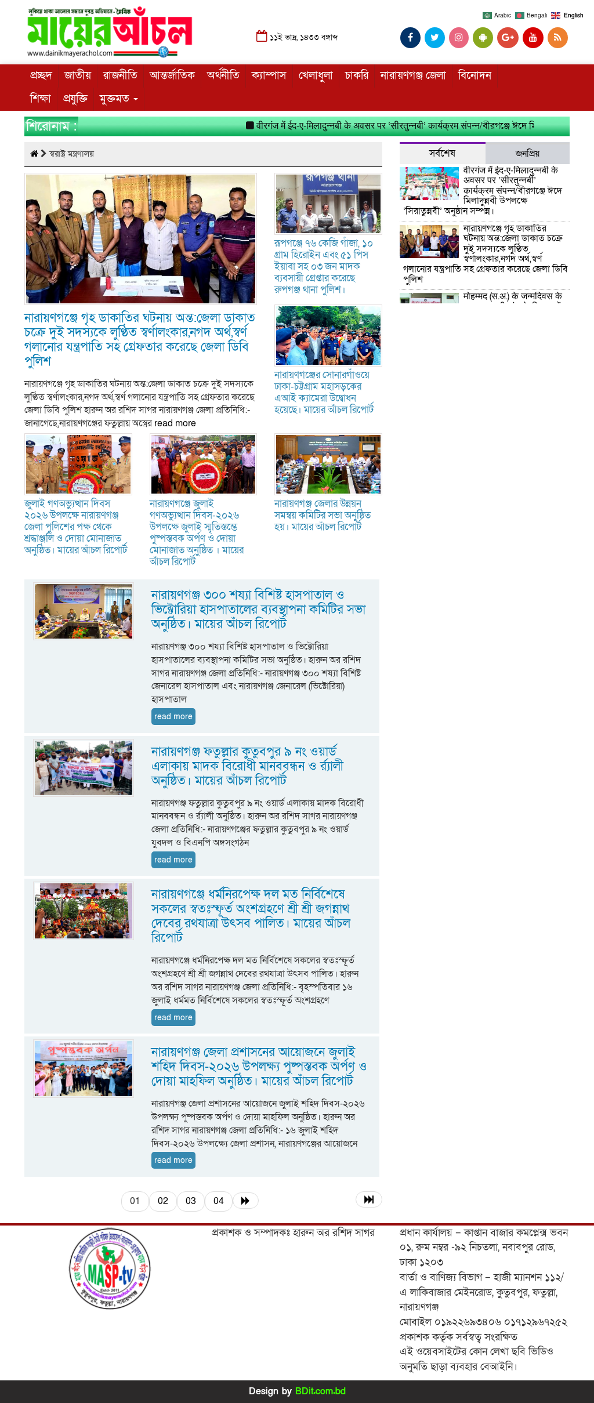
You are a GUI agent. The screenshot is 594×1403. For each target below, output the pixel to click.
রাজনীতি (120, 75)
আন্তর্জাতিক (172, 75)
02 (163, 1201)
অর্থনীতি (223, 75)
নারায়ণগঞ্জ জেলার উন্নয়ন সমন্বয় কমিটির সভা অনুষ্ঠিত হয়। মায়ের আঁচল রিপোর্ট (322, 515)
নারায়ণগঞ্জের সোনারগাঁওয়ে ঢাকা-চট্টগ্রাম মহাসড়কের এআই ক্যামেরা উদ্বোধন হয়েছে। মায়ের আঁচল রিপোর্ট (324, 392)
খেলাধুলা (316, 75)
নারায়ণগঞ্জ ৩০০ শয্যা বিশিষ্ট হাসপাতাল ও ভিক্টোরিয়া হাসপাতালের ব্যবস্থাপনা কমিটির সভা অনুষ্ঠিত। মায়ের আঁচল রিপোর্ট (258, 610)
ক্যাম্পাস (269, 75)
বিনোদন (474, 75)
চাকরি (356, 75)
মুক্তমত (116, 99)
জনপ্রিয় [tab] (527, 153)
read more (175, 423)
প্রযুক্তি (75, 99)
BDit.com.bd (320, 1391)
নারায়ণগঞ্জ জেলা (413, 75)
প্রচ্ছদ (41, 75)
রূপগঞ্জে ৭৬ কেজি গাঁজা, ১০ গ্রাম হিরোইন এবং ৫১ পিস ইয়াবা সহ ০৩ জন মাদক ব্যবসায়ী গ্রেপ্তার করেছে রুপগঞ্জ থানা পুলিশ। (323, 266)
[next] (246, 1200)
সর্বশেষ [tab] (442, 153)
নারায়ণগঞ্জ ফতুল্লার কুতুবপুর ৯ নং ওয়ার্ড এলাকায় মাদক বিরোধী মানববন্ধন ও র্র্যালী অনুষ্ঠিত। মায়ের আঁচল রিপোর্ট (247, 766)
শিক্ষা (40, 99)
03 (191, 1201)
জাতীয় (77, 75)
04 (218, 1201)
